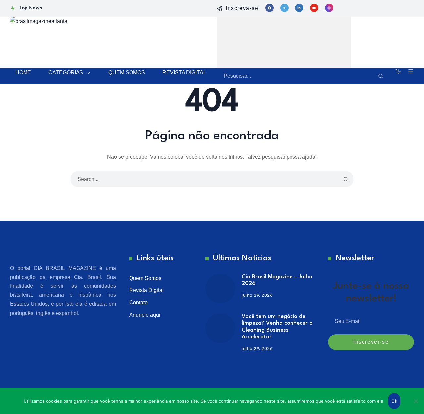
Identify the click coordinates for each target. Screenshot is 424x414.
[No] (415, 401)
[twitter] (284, 8)
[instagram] (329, 8)
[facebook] (269, 8)
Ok (394, 401)
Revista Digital (146, 290)
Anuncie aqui (144, 315)
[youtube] (314, 8)
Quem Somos (145, 278)
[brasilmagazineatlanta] (83, 41)
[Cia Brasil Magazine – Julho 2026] (220, 288)
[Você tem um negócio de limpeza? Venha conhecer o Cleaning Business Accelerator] (220, 328)
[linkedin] (299, 8)
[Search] (380, 76)
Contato (138, 302)
